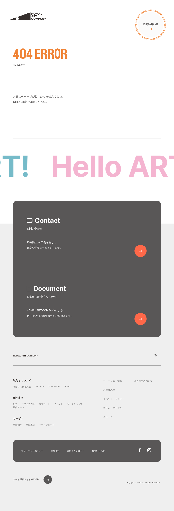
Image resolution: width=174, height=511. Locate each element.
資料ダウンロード (75, 450)
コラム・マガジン (112, 408)
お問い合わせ (98, 450)
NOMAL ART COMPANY (25, 355)
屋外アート (44, 403)
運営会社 (55, 450)
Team (66, 386)
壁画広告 (30, 424)
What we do (54, 386)
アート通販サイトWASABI (26, 479)
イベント (58, 403)
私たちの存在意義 (22, 386)
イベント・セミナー (114, 399)
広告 (15, 403)
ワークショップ (74, 403)
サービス (18, 418)
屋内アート (18, 407)
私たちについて (22, 380)
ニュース (108, 417)
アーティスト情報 (112, 380)
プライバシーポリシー (32, 450)
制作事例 (18, 397)
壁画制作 (17, 424)
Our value (39, 386)
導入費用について (143, 380)
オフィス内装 (28, 403)
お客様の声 (109, 389)
